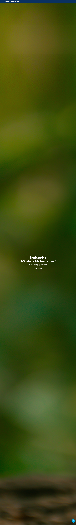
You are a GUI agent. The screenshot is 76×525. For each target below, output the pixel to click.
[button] (1, 262)
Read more (37, 268)
